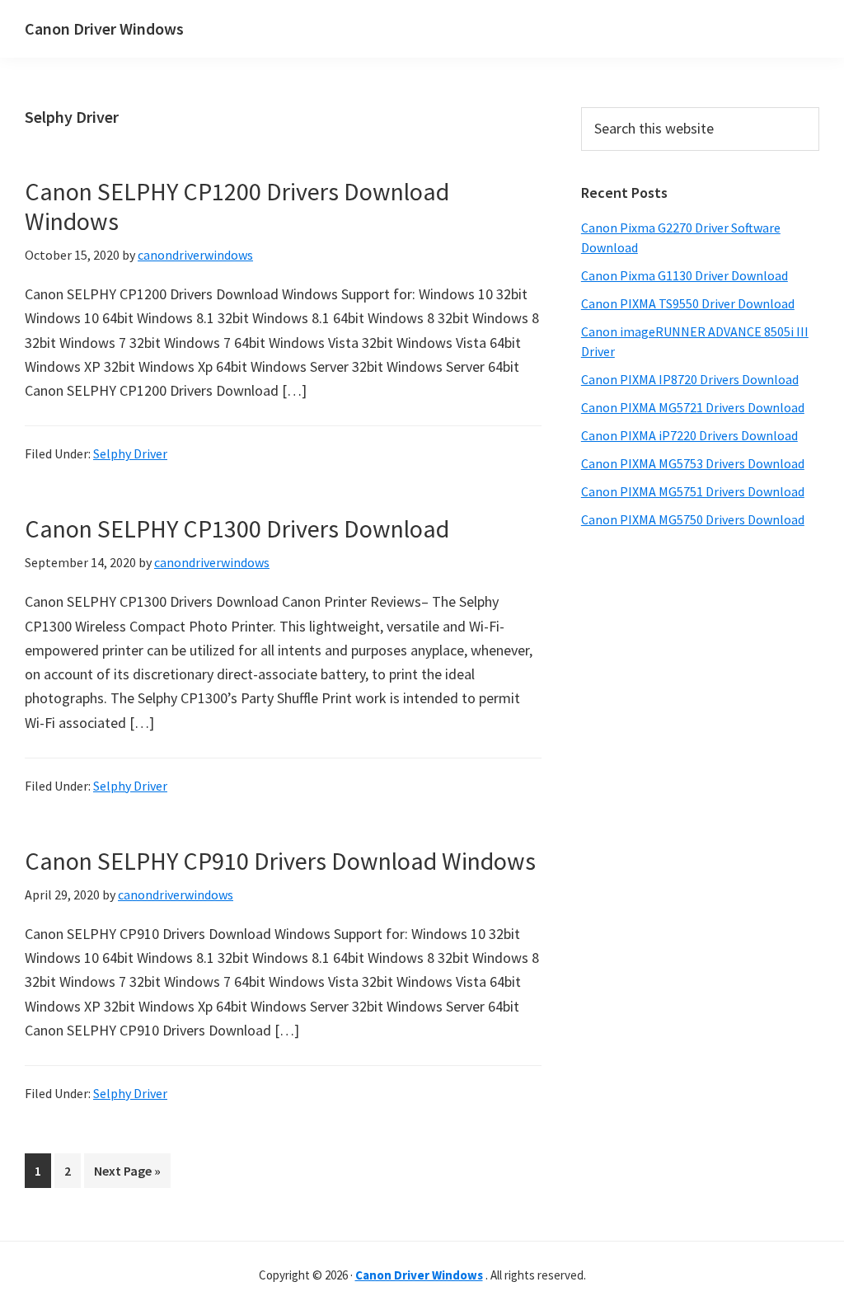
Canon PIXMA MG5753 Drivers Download (692, 463)
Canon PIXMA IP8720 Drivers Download (690, 379)
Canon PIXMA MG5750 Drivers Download (692, 519)
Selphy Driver (130, 453)
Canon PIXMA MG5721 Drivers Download (692, 407)
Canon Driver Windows (104, 28)
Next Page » (127, 1175)
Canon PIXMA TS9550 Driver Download (688, 303)
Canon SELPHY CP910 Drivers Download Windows (280, 860)
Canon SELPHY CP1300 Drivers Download (237, 528)
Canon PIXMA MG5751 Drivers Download (692, 491)
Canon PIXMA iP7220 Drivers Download (689, 435)
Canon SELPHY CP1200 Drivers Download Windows (237, 206)
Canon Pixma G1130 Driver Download (684, 275)
